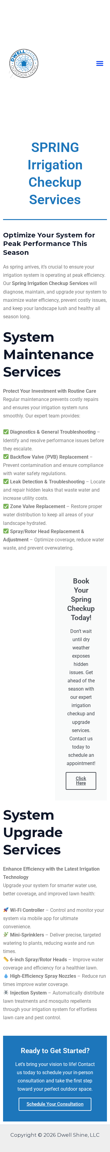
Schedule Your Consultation (55, 1104)
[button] (100, 63)
